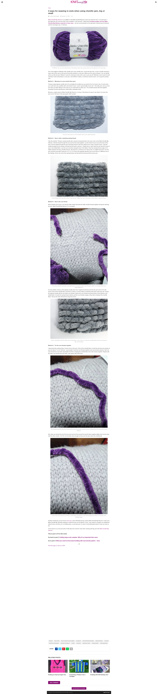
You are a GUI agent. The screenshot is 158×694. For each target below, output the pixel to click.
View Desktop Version (79, 688)
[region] (66, 557)
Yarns (49, 8)
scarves (79, 643)
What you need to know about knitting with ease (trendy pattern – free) (78, 540)
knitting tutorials (65, 643)
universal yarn (86, 643)
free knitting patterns (88, 640)
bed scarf (56, 640)
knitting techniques (54, 643)
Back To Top (106, 692)
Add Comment (54, 682)
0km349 (50, 640)
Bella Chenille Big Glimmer (55, 19)
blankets (78, 640)
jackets (106, 640)
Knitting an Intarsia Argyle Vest (57, 674)
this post (69, 520)
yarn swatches (103, 643)
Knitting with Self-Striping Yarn (99, 674)
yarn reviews (95, 643)
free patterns (99, 640)
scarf (73, 643)
